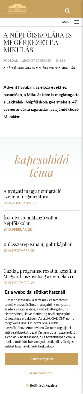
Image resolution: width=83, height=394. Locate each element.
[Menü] (77, 22)
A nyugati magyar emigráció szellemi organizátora (32, 194)
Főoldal (10, 60)
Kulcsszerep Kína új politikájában (38, 244)
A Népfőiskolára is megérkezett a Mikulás (39, 68)
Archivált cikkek (36, 60)
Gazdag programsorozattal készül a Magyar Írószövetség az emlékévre (39, 273)
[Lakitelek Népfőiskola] (17, 8)
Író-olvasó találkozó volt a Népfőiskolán (30, 220)
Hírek (61, 60)
